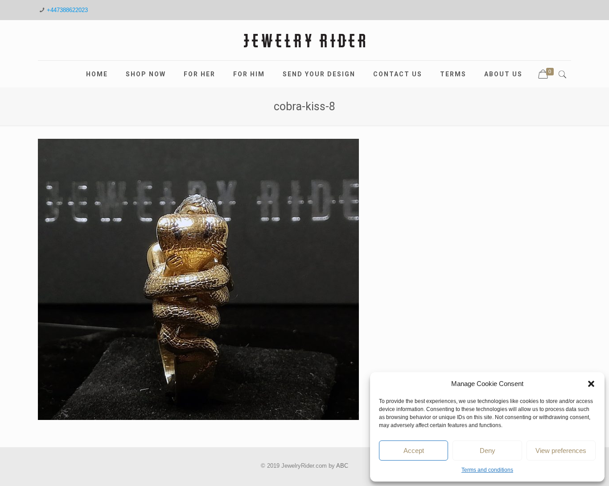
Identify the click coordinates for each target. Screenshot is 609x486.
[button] (591, 383)
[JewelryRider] (304, 40)
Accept (413, 450)
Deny (487, 450)
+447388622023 (67, 10)
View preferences (560, 450)
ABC (342, 465)
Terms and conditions (487, 470)
